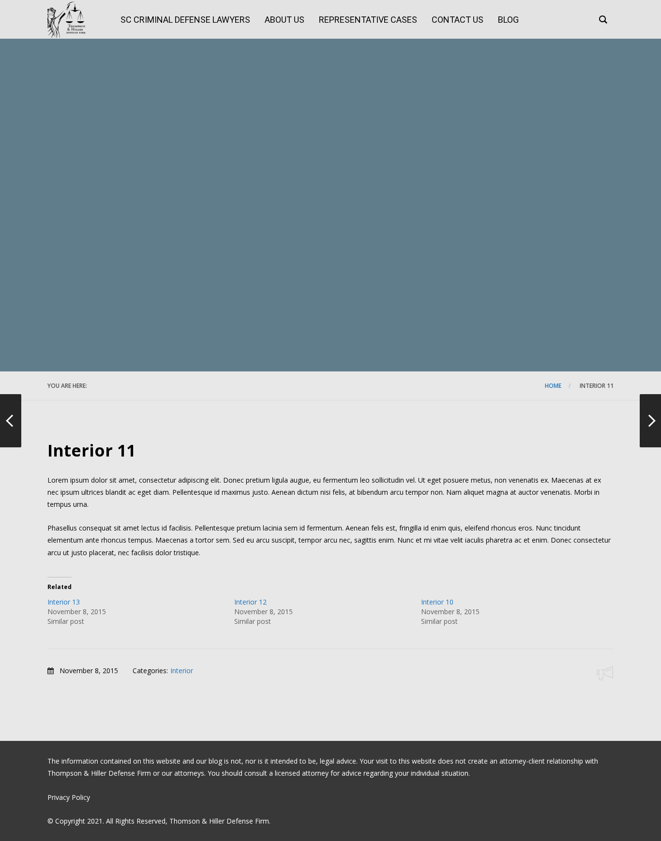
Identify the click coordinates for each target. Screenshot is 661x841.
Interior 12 (250, 601)
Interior (181, 670)
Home (553, 386)
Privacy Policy (68, 797)
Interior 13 (63, 601)
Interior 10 (437, 601)
